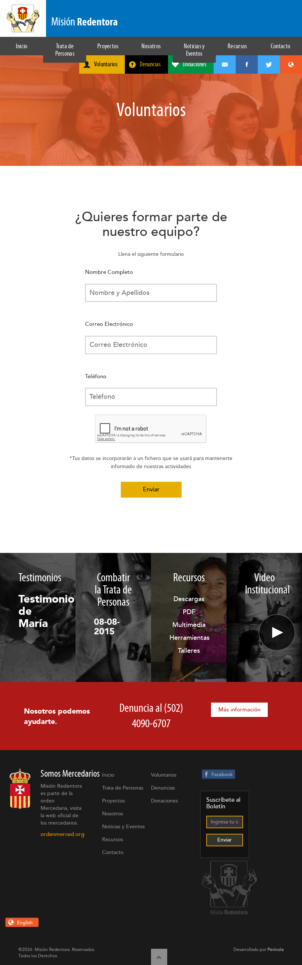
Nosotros (151, 46)
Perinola (275, 949)
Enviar (151, 489)
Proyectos (108, 46)
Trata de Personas (64, 50)
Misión (84, 21)
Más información (239, 709)
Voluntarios (105, 64)
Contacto (280, 46)
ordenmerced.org (62, 834)
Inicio (22, 46)
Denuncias (150, 64)
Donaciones (194, 64)
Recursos (237, 46)
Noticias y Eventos (194, 50)
